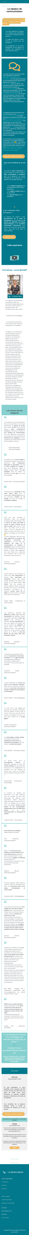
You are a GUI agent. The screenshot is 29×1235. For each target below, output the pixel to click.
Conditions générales (7, 1199)
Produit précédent (14, 1159)
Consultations (5, 1182)
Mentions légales (6, 1196)
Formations (4, 1188)
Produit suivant (14, 1162)
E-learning (4, 1185)
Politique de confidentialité (8, 1203)
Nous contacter (5, 1217)
